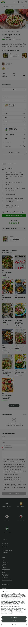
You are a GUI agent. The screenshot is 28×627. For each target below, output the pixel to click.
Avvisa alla (14, 620)
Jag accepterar (14, 617)
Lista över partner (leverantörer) (6, 613)
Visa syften (14, 624)
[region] (14, 608)
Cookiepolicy (17, 604)
